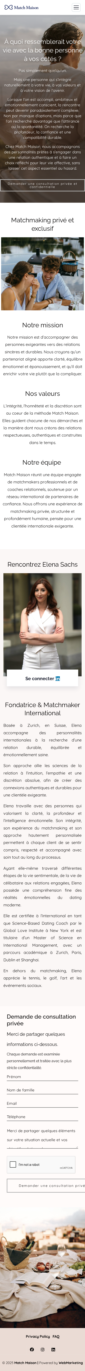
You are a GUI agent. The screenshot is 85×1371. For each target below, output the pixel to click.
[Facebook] (32, 1349)
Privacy (32, 1336)
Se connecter (40, 678)
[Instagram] (42, 1349)
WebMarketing (71, 1363)
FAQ (56, 1336)
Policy (44, 1336)
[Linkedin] (53, 1349)
